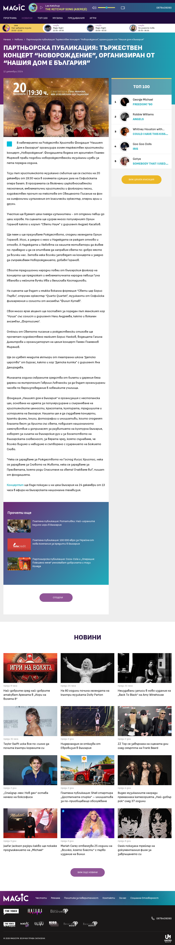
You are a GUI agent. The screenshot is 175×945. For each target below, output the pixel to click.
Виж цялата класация (141, 179)
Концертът (15, 485)
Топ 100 (43, 18)
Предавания (76, 18)
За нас (122, 898)
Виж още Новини (88, 872)
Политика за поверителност (81, 898)
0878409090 (164, 7)
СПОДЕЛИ (57, 597)
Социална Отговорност (144, 898)
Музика (58, 18)
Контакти (109, 898)
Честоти (41, 898)
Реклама (55, 898)
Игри (93, 18)
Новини (27, 18)
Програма (10, 18)
